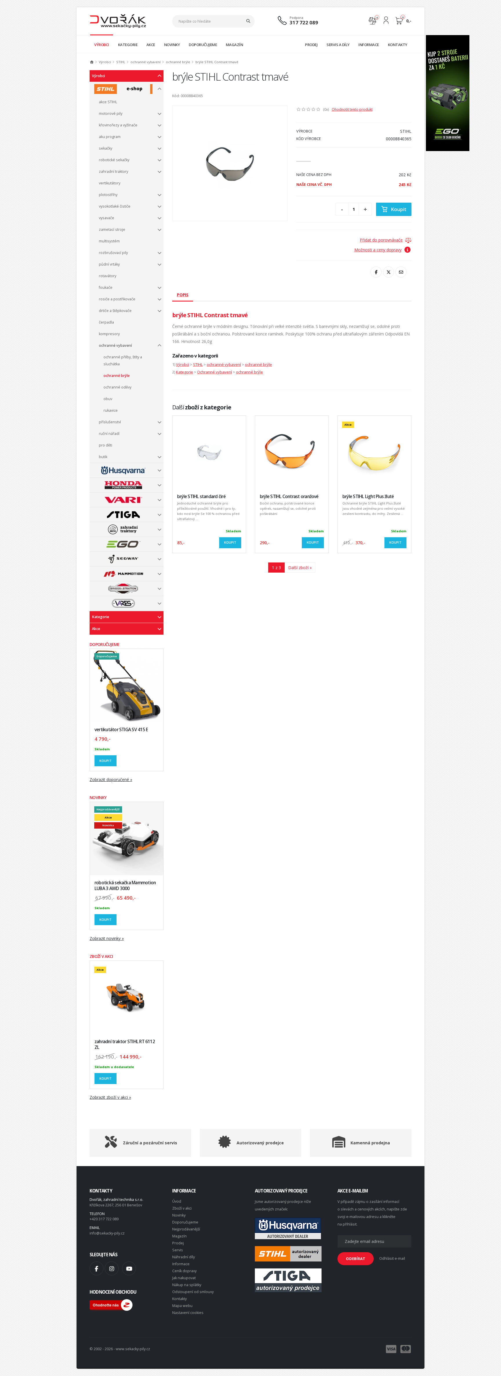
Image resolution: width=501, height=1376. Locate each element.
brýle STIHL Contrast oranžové (289, 496)
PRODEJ (311, 44)
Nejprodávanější (186, 1229)
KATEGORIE (128, 44)
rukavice (111, 410)
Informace (181, 1263)
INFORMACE (368, 44)
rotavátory (107, 275)
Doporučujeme (185, 1222)
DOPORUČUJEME (203, 44)
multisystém (109, 241)
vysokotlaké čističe (114, 206)
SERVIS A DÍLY (338, 44)
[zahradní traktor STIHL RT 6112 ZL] (126, 997)
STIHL (120, 62)
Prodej (178, 1243)
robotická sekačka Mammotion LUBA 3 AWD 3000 (125, 886)
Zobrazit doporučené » (111, 779)
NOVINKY (172, 44)
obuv (108, 398)
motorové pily (110, 113)
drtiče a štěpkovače (115, 310)
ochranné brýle (178, 62)
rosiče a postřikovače (117, 299)
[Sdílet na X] (388, 271)
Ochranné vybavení (214, 372)
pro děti (105, 445)
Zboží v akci (182, 1208)
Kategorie (100, 616)
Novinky (179, 1215)
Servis (177, 1250)
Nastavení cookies (188, 1312)
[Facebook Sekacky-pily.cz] (97, 1268)
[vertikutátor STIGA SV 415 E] (126, 685)
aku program (110, 136)
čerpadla (106, 322)
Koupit (105, 760)
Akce (96, 628)
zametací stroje (112, 229)
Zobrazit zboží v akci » (110, 1097)
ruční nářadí (109, 433)
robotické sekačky (114, 159)
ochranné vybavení (145, 62)
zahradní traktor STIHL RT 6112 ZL (125, 1044)
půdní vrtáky (109, 264)
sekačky (105, 148)
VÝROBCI (101, 44)
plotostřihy (108, 194)
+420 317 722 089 (104, 1219)
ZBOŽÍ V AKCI (101, 956)
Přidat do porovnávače (381, 240)
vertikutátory (109, 183)
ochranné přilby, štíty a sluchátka (123, 360)
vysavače (106, 217)
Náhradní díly (183, 1257)
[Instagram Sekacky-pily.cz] (112, 1268)
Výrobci (105, 62)
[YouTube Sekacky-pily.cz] (129, 1268)
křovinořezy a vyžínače (118, 125)
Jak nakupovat (184, 1277)
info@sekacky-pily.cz (107, 1233)
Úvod (176, 1201)
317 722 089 (304, 22)
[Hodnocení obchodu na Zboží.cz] (111, 1304)
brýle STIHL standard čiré (201, 496)
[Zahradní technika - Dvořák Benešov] (118, 20)
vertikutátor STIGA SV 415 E (121, 730)
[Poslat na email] (400, 271)
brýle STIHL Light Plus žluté (368, 496)
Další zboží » (300, 567)
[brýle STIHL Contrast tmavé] (230, 163)
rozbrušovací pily (113, 252)
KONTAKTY (397, 44)
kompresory (109, 333)
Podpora (296, 17)
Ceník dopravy (184, 1270)
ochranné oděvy (117, 387)
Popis (182, 294)
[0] (372, 20)
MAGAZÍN (234, 44)
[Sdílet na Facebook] (376, 271)
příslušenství (110, 422)
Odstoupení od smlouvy (193, 1291)
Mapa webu (182, 1305)
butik (103, 456)
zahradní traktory (113, 171)
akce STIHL (108, 101)
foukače (105, 287)
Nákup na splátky (186, 1284)
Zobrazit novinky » (107, 938)
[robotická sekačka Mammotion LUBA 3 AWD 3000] (126, 838)
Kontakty (179, 1298)
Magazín (179, 1236)
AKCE (150, 44)
